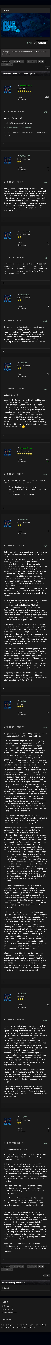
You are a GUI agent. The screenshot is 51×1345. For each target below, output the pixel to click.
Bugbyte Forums (11, 52)
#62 (45, 183)
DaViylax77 (25, 156)
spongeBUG (25, 294)
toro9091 (24, 1117)
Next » (9, 64)
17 (3, 64)
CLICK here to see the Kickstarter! (17, 128)
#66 (45, 475)
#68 (45, 727)
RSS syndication (10, 1313)
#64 (45, 321)
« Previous (15, 62)
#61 (45, 112)
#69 (45, 1020)
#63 (45, 258)
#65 (45, 389)
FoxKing (23, 362)
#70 (45, 1144)
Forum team (9, 1306)
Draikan (23, 701)
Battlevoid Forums (28, 52)
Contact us (8, 1309)
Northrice (24, 519)
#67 (45, 546)
